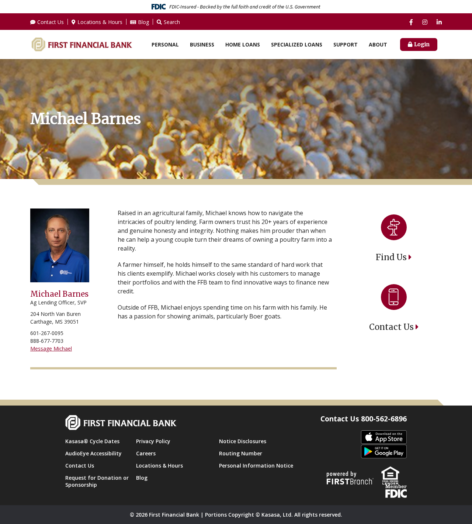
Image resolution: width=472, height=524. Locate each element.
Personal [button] (165, 44)
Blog (143, 21)
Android (384, 452)
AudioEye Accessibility (93, 453)
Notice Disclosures (242, 441)
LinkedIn (439, 22)
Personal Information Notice (256, 465)
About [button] (378, 44)
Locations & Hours (99, 21)
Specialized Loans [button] (296, 44)
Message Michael (51, 348)
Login (422, 44)
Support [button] (345, 44)
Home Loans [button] (242, 44)
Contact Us (50, 21)
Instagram (424, 22)
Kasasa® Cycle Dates (92, 441)
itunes (384, 437)
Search (172, 21)
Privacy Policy (153, 441)
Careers (146, 453)
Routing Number (240, 453)
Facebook (411, 22)
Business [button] (202, 44)
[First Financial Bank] (81, 44)
